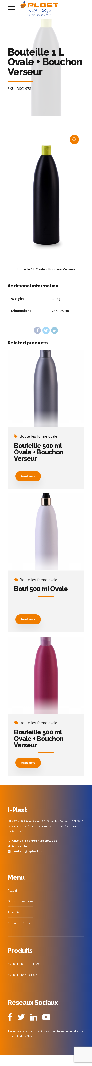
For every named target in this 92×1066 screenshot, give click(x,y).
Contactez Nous (19, 923)
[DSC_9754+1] (46, 532)
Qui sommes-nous (20, 901)
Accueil (13, 890)
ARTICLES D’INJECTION (23, 975)
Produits (13, 912)
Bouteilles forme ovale (38, 436)
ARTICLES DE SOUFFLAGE (25, 964)
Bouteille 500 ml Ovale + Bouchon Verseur (38, 452)
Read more (28, 476)
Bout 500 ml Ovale (41, 589)
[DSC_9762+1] (46, 675)
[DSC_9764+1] (46, 388)
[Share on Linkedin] (54, 330)
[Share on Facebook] (37, 330)
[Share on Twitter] (45, 330)
